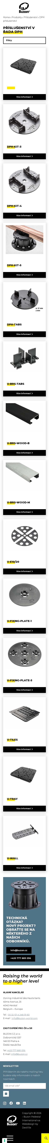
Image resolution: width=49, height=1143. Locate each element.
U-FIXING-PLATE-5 (19, 680)
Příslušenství (30, 17)
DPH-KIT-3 (14, 146)
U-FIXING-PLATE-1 (19, 621)
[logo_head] (24, 8)
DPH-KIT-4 (14, 205)
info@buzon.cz (19, 1054)
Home (6, 17)
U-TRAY (12, 798)
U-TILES (12, 739)
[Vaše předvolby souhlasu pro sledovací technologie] (4, 1140)
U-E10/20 (13, 561)
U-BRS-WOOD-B (18, 443)
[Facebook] (11, 1103)
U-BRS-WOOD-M (18, 502)
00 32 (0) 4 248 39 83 (19, 1015)
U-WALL (12, 858)
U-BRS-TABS (15, 383)
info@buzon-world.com (25, 1018)
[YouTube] (18, 1103)
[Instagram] (4, 1103)
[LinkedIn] (24, 1103)
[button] (10, 1138)
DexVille (26, 1127)
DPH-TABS (14, 324)
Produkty (17, 17)
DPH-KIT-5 (14, 265)
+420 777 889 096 (16, 1050)
